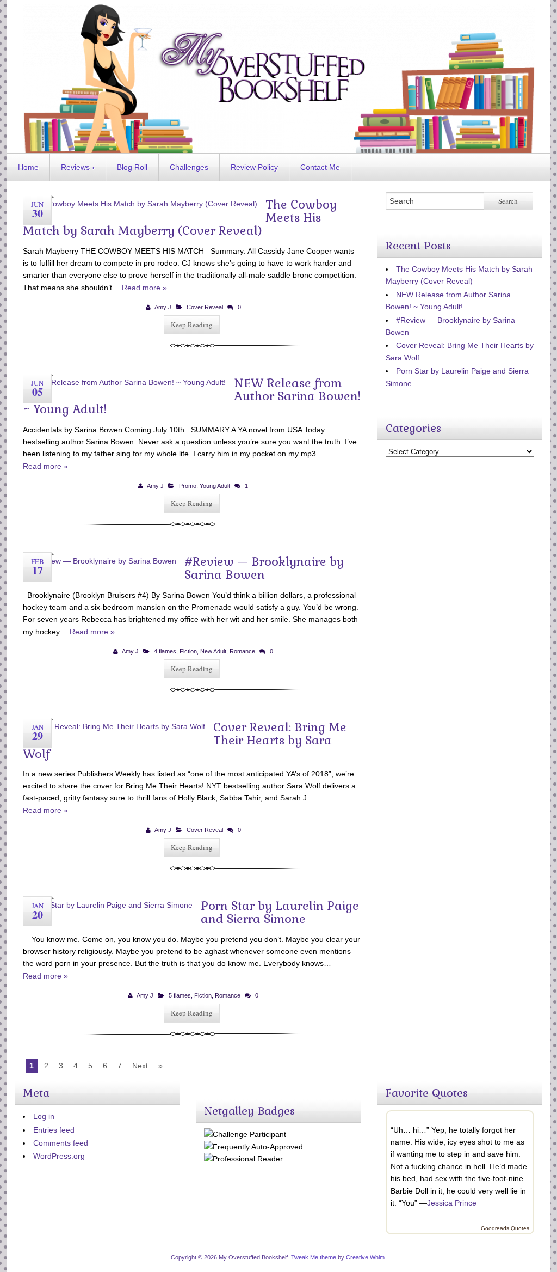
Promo (187, 485)
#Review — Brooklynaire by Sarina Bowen (264, 568)
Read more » (144, 287)
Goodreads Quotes (505, 1228)
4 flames (165, 651)
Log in (43, 1116)
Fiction (188, 651)
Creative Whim (365, 1257)
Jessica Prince (451, 1202)
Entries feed (54, 1130)
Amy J (162, 307)
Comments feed (60, 1143)
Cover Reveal (205, 307)
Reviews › (78, 167)
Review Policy (254, 167)
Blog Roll (132, 167)
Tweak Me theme (313, 1257)
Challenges (189, 167)
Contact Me (320, 167)
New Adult (213, 651)
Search (508, 201)
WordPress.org (59, 1156)
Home (28, 167)
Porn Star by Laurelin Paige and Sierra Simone (280, 912)
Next (140, 1065)
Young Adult (215, 485)
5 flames (180, 995)
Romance (242, 651)
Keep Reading (192, 324)
